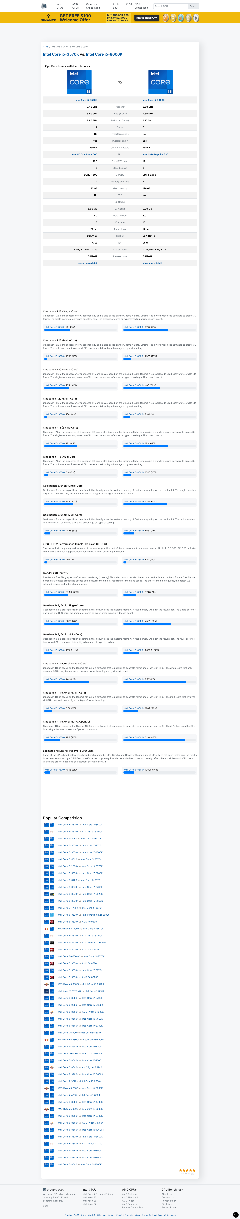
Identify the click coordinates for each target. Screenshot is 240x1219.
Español (119, 1215)
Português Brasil (149, 1215)
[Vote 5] (194, 1170)
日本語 (76, 1215)
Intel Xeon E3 (89, 1197)
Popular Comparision (133, 1207)
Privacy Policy (169, 1200)
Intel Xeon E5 (89, 1200)
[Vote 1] (180, 1170)
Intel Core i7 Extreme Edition (97, 1194)
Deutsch (111, 1215)
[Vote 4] (190, 1170)
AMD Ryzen (128, 1200)
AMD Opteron (129, 1194)
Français (128, 1215)
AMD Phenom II (130, 1197)
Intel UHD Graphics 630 (155, 154)
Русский (162, 1215)
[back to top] (236, 1215)
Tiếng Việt (101, 1215)
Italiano (137, 1215)
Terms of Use (169, 1207)
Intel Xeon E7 (89, 1204)
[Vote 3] (187, 1170)
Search (193, 6)
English (68, 1215)
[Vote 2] (184, 1170)
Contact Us (168, 1197)
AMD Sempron (129, 1204)
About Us (167, 1194)
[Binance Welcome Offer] (48, 17)
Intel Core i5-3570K (61, 54)
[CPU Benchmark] (44, 6)
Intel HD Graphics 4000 (84, 154)
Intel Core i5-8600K (104, 54)
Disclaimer (167, 1204)
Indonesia (171, 1215)
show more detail (87, 263)
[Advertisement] (120, 32)
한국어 (83, 1215)
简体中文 (92, 1215)
